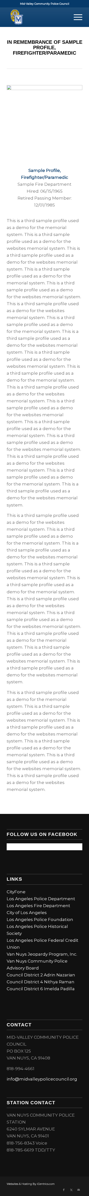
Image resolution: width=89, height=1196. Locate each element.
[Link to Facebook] (63, 1190)
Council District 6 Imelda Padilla (41, 988)
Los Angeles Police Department (41, 898)
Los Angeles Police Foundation (40, 919)
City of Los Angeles (27, 912)
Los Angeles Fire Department (38, 905)
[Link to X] (71, 1190)
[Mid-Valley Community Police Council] (37, 17)
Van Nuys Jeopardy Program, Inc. (42, 954)
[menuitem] (75, 17)
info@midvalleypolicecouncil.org (42, 1079)
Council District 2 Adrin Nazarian (41, 974)
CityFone (16, 891)
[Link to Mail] (78, 1190)
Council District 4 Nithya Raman (40, 981)
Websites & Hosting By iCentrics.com (31, 1184)
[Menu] (75, 17)
